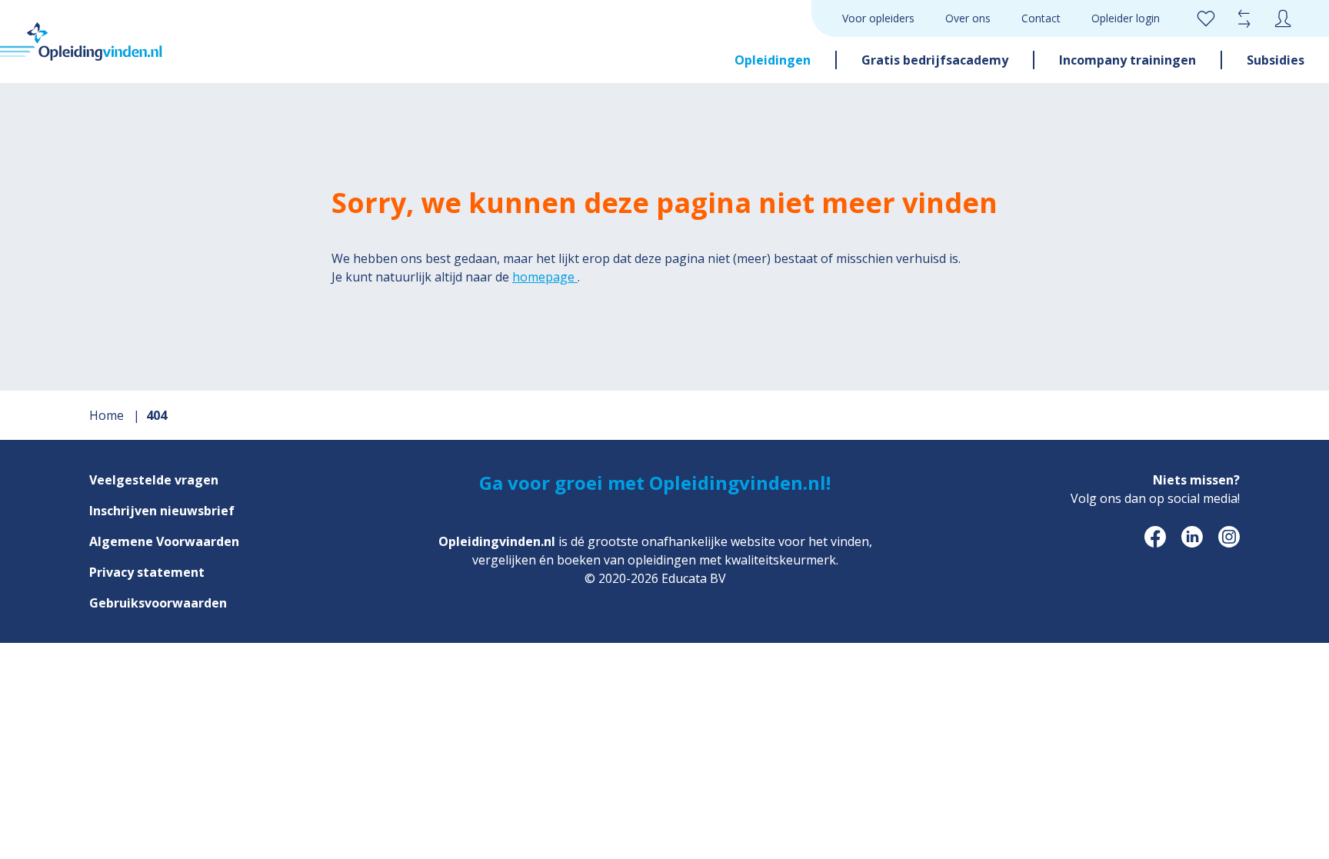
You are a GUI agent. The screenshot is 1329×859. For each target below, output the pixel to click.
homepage (545, 276)
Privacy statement (147, 572)
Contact (1041, 18)
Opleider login (1125, 18)
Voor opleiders (878, 18)
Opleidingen (772, 60)
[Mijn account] (1282, 18)
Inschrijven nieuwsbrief (162, 510)
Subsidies (1275, 60)
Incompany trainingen (1127, 60)
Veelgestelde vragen (153, 479)
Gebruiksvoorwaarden (158, 602)
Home (108, 415)
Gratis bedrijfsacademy (934, 60)
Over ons (968, 18)
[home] (81, 41)
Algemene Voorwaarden (164, 541)
